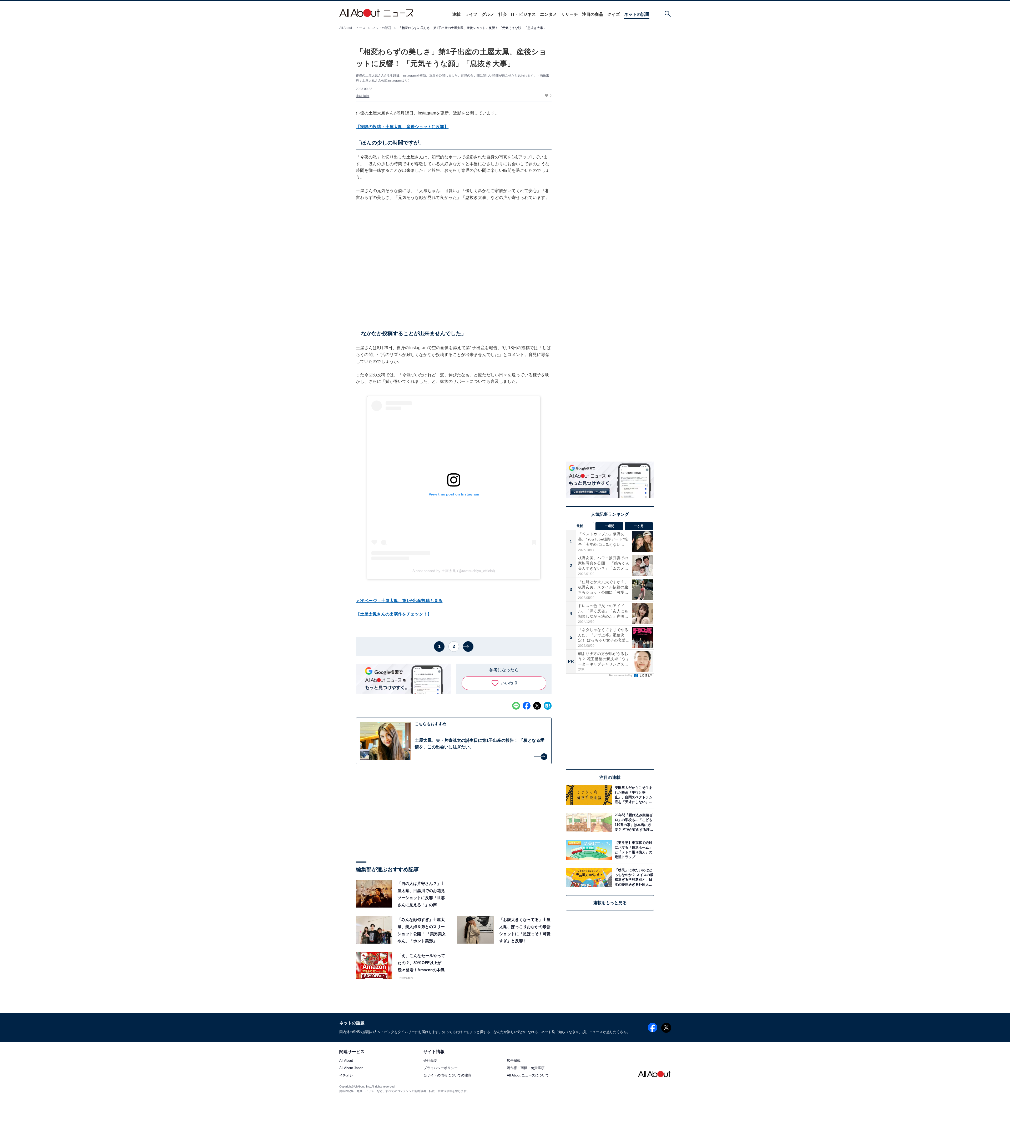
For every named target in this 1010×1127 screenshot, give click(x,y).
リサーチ (569, 14)
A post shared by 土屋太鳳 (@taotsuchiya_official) (453, 571)
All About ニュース (352, 28)
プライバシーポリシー (440, 1068)
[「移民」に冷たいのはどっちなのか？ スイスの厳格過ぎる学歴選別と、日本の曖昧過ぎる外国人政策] (633, 877)
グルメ (488, 14)
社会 (502, 14)
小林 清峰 (362, 96)
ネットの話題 (636, 14)
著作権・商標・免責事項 (525, 1068)
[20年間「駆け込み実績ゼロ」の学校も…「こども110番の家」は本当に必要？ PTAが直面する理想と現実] (633, 822)
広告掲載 (514, 1061)
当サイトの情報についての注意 (447, 1075)
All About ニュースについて (528, 1075)
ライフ (471, 14)
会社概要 (430, 1061)
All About (346, 1061)
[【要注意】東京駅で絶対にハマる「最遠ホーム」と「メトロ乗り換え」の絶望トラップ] (633, 849)
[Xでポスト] (537, 706)
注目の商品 (592, 14)
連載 (456, 14)
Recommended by (621, 675)
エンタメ (548, 14)
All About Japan (351, 1068)
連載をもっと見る (610, 902)
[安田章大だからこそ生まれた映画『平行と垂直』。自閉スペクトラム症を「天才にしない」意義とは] (633, 794)
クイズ (613, 14)
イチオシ (346, 1075)
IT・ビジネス (523, 14)
